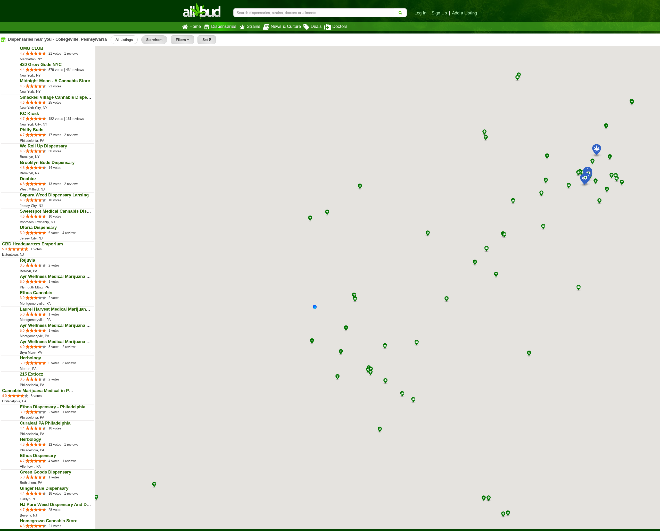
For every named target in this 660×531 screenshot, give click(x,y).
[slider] (36, 53)
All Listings (124, 40)
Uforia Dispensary (38, 227)
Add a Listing (464, 13)
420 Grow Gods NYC (41, 64)
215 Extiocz (31, 374)
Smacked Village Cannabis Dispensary (59, 97)
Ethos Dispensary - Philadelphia (52, 406)
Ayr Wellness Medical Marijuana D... (56, 276)
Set (205, 40)
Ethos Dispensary (38, 455)
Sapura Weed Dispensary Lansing (54, 195)
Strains (253, 26)
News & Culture (286, 26)
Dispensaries (223, 26)
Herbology (30, 357)
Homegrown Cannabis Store (48, 520)
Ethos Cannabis (36, 292)
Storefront (154, 40)
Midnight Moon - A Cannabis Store (55, 80)
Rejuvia (27, 260)
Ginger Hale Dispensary (44, 488)
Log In (420, 13)
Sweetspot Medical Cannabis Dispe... (57, 211)
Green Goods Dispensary (45, 472)
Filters (181, 40)
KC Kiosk (29, 113)
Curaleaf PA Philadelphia (45, 423)
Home (195, 26)
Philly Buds (31, 129)
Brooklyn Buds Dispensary (47, 162)
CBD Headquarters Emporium (32, 244)
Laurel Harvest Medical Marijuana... (56, 309)
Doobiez (28, 178)
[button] (316, 309)
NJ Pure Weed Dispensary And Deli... (57, 504)
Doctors (340, 26)
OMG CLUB (31, 48)
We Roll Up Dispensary (43, 146)
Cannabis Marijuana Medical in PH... (39, 390)
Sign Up (439, 13)
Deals (316, 26)
